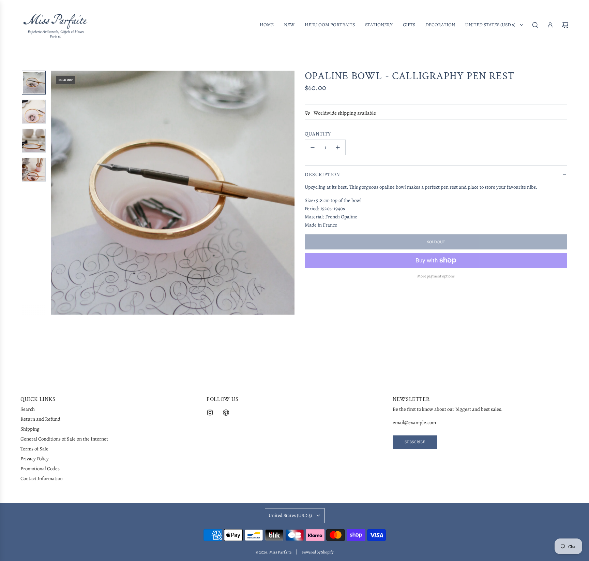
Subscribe (415, 442)
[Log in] (550, 24)
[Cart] (565, 24)
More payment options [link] (436, 276)
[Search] (535, 24)
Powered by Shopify (317, 552)
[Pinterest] (225, 412)
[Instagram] (209, 412)
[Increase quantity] (337, 147)
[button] (59, 192)
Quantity (318, 133)
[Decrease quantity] (312, 147)
